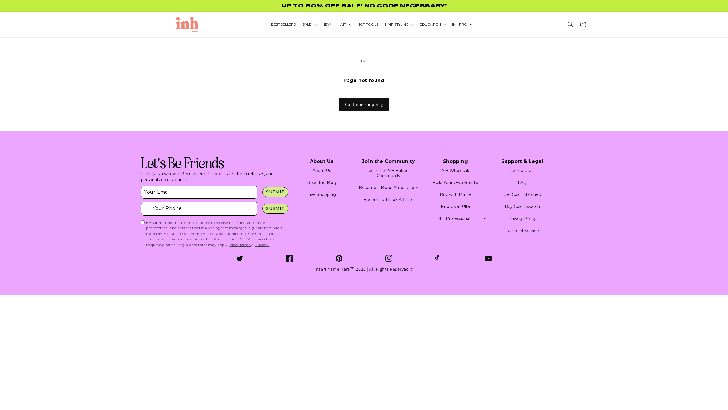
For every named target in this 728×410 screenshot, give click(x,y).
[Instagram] (388, 258)
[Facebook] (289, 258)
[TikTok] (438, 258)
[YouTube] (488, 258)
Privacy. (262, 245)
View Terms (240, 245)
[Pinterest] (339, 258)
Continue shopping (364, 104)
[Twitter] (239, 258)
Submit (275, 191)
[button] (570, 24)
